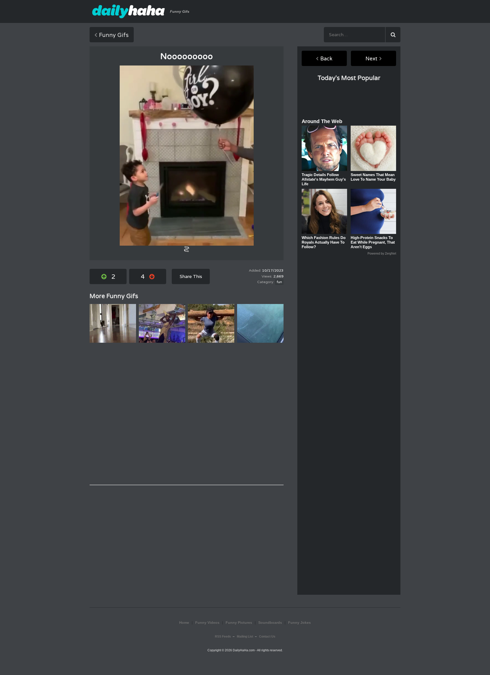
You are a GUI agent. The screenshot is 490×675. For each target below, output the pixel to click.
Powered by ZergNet (382, 253)
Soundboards (270, 622)
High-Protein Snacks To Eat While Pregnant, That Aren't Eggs (373, 242)
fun (279, 282)
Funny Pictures (239, 622)
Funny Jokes (299, 622)
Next (371, 59)
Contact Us (267, 636)
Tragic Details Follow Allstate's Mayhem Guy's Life (324, 179)
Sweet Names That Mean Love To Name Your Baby (373, 177)
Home (184, 622)
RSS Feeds (223, 636)
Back (326, 59)
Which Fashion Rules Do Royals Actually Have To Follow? (324, 242)
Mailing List (245, 636)
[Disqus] (187, 414)
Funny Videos (207, 622)
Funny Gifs (114, 35)
